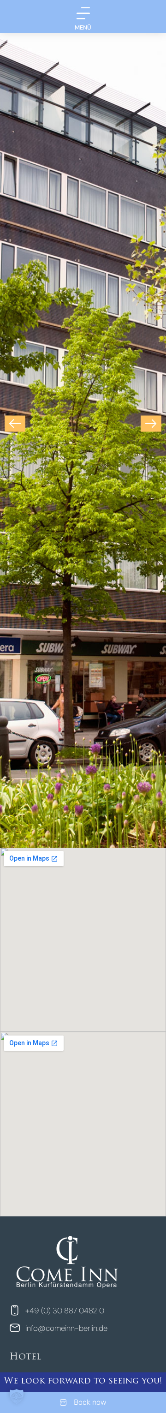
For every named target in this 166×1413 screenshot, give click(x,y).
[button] (15, 424)
